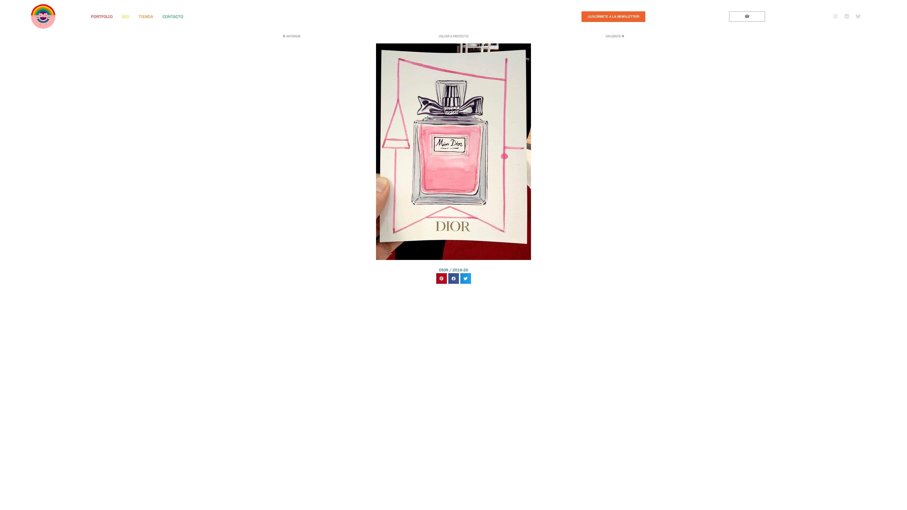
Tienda (146, 16)
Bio (125, 16)
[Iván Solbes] (43, 17)
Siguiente (613, 36)
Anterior (293, 36)
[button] (441, 278)
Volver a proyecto (453, 36)
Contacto (173, 16)
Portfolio (102, 16)
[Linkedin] (846, 16)
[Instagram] (835, 16)
